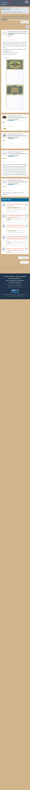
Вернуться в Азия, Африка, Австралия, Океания (14, 267)
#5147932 (25, 126)
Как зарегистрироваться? (15, 278)
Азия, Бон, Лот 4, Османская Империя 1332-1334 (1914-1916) (15, 17)
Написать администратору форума (15, 280)
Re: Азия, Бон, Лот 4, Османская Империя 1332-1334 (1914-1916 (18, 117)
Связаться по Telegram (15, 282)
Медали (24, 252)
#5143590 (25, 40)
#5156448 (25, 190)
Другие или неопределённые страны (16, 232)
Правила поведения (20, 276)
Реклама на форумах (9, 276)
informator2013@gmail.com (9, 54)
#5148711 (25, 144)
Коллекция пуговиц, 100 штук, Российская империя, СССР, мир (15, 227)
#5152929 (25, 162)
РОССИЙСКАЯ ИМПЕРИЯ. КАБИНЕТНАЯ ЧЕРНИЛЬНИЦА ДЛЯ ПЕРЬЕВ (15, 238)
